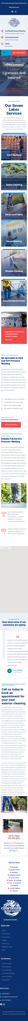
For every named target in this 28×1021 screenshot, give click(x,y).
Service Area (6, 934)
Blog (3, 950)
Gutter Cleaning (14, 184)
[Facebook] (1, 1004)
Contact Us (5, 943)
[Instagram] (4, 1004)
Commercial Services (14, 300)
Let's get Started (11, 424)
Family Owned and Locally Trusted (14, 33)
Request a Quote (7, 947)
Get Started (8, 339)
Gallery (4, 940)
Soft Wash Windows (8, 973)
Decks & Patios (7, 963)
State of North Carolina (11, 40)
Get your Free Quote (14, 92)
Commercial (5, 980)
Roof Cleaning (6, 967)
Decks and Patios (14, 214)
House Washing (14, 241)
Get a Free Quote (19, 53)
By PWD (23, 1014)
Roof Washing (14, 154)
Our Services (6, 937)
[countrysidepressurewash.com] (14, 22)
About (4, 930)
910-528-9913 (8, 46)
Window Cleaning (14, 271)
